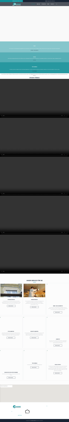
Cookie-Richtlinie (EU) (50, 411)
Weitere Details (57, 312)
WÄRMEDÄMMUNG (11, 299)
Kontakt (48, 412)
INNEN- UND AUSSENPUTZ (58, 305)
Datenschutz (48, 408)
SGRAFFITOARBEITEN (34, 331)
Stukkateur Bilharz (33, 420)
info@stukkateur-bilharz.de (39, 411)
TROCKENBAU (34, 363)
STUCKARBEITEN (11, 331)
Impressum (48, 409)
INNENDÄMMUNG (34, 299)
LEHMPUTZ (58, 339)
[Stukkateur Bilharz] (16, 4)
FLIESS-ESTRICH (58, 364)
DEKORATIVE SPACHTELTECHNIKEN (11, 372)
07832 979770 (37, 410)
